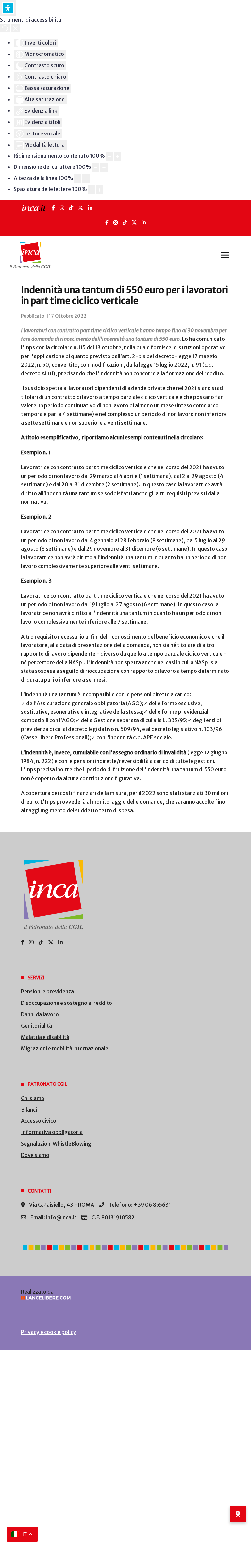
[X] (80, 208)
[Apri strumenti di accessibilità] (8, 8)
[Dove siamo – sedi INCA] (238, 1514)
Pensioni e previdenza (47, 991)
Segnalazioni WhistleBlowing (56, 1143)
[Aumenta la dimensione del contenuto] (117, 156)
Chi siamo (32, 1098)
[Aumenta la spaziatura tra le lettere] (99, 189)
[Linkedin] (144, 222)
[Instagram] (62, 208)
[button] (225, 255)
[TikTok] (71, 208)
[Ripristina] (5, 28)
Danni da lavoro (40, 1014)
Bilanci (29, 1109)
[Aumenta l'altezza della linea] (86, 178)
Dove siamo (35, 1155)
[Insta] (115, 222)
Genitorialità (36, 1025)
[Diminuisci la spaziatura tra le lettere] (91, 189)
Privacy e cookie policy (48, 1332)
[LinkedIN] (90, 208)
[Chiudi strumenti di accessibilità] (15, 28)
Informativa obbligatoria (52, 1132)
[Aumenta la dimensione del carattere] (104, 167)
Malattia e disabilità (45, 1037)
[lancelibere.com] (125, 1298)
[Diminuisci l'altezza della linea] (77, 178)
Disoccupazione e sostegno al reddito (66, 1003)
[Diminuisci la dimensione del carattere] (95, 167)
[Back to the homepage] (30, 255)
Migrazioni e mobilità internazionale (64, 1048)
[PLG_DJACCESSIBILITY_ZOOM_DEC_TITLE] (109, 156)
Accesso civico (38, 1120)
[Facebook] (53, 208)
